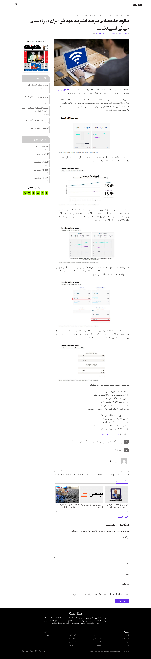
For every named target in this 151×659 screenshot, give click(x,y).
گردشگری (73, 635)
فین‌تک (126, 642)
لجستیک (99, 645)
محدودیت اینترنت (78, 442)
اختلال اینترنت (111, 442)
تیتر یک (123, 16)
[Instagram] (38, 193)
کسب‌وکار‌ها (125, 638)
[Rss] (25, 193)
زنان (128, 645)
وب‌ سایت (125, 584)
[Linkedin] (33, 193)
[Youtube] (29, 193)
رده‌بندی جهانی (63, 89)
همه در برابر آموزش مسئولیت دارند (37, 119)
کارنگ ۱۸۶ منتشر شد (41, 162)
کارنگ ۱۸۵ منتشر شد (41, 170)
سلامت (100, 642)
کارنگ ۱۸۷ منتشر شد (41, 154)
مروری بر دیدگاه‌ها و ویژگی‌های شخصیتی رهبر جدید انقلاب (117, 506)
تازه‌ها (127, 635)
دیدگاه (126, 538)
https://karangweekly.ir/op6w (110, 434)
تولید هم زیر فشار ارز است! (39, 128)
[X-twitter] (42, 193)
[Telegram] (46, 193)
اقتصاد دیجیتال (71, 638)
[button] (56, 511)
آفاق (119, 442)
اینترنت (101, 442)
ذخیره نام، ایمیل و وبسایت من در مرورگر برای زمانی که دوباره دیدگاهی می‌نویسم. (98, 594)
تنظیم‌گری (72, 642)
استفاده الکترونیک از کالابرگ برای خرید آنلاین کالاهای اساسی (67, 506)
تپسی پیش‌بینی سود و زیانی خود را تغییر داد (92, 506)
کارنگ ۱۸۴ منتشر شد (41, 178)
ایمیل (126, 574)
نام (127, 564)
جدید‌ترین (39, 78)
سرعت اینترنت (91, 442)
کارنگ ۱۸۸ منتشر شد (41, 146)
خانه (128, 16)
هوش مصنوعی (97, 638)
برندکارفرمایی (98, 635)
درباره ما (46, 632)
